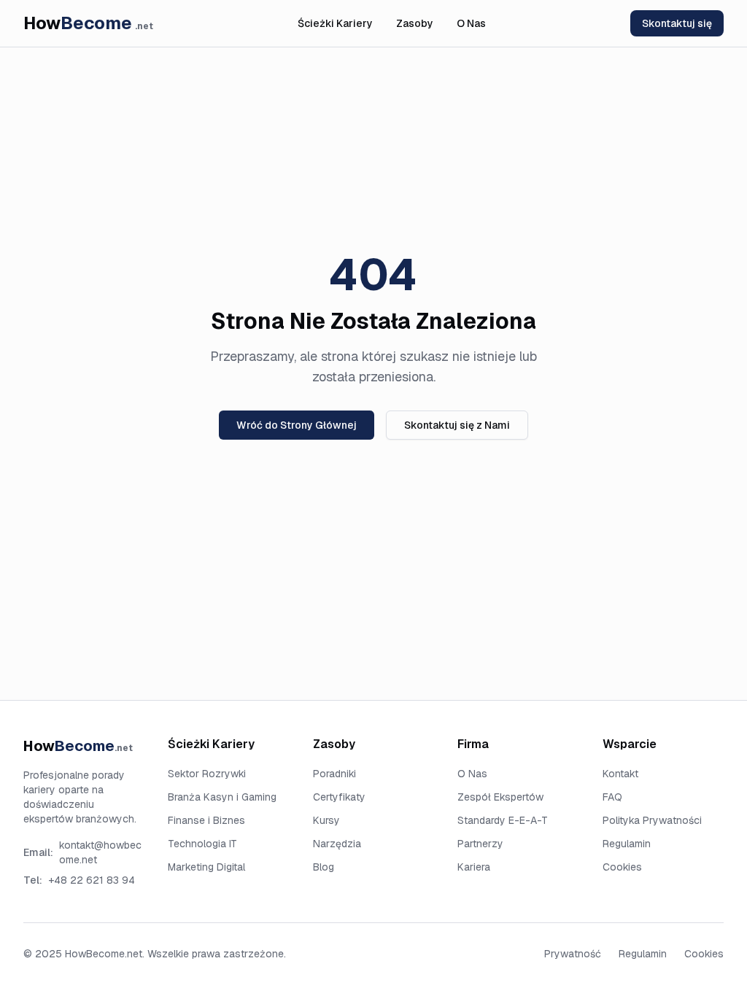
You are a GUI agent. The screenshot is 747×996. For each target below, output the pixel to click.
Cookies (622, 867)
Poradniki (334, 773)
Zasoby (414, 23)
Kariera (473, 867)
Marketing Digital (206, 867)
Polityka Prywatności (652, 820)
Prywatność (572, 953)
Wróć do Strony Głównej (296, 425)
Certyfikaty (339, 797)
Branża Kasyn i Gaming (222, 797)
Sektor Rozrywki (207, 773)
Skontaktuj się (677, 23)
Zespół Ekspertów (500, 797)
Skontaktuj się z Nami (457, 425)
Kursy (326, 820)
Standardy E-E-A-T (502, 820)
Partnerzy (480, 843)
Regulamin (627, 843)
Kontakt (620, 773)
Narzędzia (337, 843)
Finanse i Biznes (206, 820)
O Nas (471, 23)
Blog (323, 867)
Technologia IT (202, 843)
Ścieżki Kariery (335, 23)
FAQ (612, 797)
